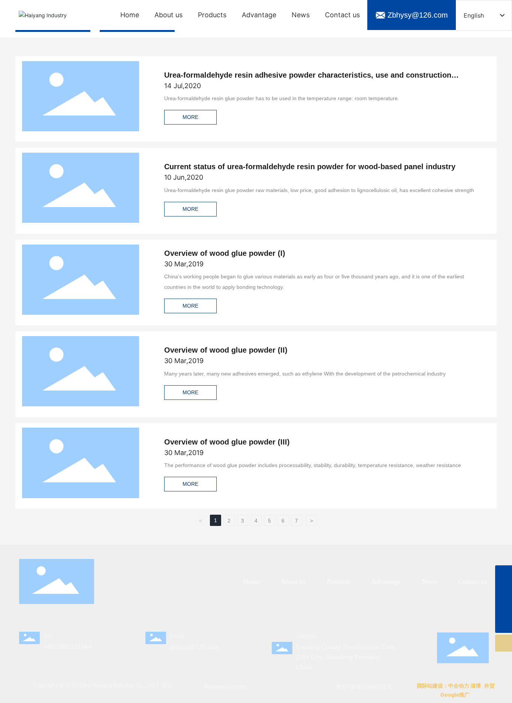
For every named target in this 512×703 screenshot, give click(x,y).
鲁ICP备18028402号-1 (363, 686)
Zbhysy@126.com (418, 15)
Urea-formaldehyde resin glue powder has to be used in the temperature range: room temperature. (281, 98)
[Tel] (503, 607)
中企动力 (458, 685)
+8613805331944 (67, 646)
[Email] (503, 590)
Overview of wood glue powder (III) (227, 442)
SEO (166, 685)
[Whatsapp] (503, 573)
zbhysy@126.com (194, 646)
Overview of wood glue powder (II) (225, 350)
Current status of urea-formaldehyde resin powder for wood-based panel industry (309, 166)
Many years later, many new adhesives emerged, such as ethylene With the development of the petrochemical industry (305, 374)
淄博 (475, 685)
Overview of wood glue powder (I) (224, 253)
